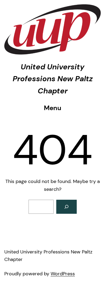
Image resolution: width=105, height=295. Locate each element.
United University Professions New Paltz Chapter (53, 79)
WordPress (63, 273)
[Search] (66, 207)
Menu (52, 108)
